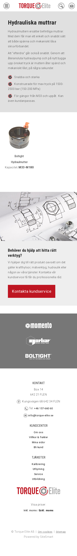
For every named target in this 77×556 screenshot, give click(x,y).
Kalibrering (38, 464)
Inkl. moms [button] (30, 510)
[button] (6, 6)
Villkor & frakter (38, 437)
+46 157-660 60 (43, 408)
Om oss (38, 432)
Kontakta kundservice (31, 291)
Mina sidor (38, 442)
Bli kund (38, 447)
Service (38, 474)
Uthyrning (38, 469)
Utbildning (38, 479)
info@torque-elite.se (41, 415)
